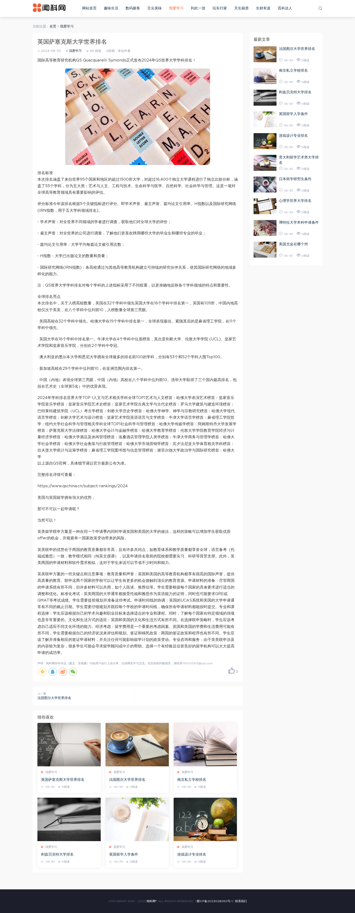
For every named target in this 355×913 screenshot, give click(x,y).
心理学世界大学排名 (295, 201)
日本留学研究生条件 (295, 179)
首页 (53, 26)
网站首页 (89, 8)
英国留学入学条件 (123, 854)
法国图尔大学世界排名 (54, 698)
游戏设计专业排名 (191, 854)
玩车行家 (220, 8)
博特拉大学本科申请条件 (299, 222)
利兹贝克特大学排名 (57, 854)
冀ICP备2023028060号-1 (215, 901)
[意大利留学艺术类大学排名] (265, 163)
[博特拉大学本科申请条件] (265, 228)
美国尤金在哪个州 (293, 244)
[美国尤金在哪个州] (265, 250)
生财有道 (263, 8)
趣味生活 (111, 8)
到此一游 (198, 8)
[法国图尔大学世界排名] (137, 744)
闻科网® (151, 901)
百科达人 (285, 8)
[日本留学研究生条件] (265, 184)
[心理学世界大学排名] (265, 206)
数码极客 (133, 8)
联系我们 (241, 901)
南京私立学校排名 (191, 780)
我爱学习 (176, 8)
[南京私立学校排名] (205, 744)
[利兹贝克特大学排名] (69, 819)
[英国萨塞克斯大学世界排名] (69, 744)
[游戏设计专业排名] (205, 819)
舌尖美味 (154, 8)
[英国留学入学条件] (137, 819)
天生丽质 (241, 8)
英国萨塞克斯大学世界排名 (63, 780)
